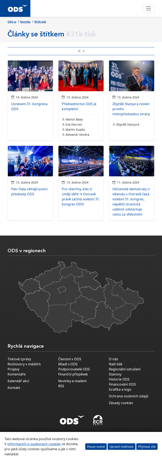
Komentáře (17, 374)
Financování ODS (122, 384)
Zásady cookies (121, 403)
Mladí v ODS (68, 364)
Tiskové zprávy (19, 359)
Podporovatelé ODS (74, 369)
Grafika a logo (120, 389)
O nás (113, 359)
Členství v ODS (69, 359)
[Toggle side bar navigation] (81, 51)
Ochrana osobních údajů (128, 396)
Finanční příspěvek (73, 374)
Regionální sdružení (124, 369)
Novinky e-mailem (72, 381)
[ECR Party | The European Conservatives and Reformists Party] (97, 420)
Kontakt (14, 387)
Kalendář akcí (18, 381)
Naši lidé (115, 364)
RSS (61, 386)
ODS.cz (12, 22)
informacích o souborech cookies (34, 444)
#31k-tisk (40, 22)
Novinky (25, 22)
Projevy (13, 369)
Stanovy (115, 374)
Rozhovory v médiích (24, 364)
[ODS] (72, 419)
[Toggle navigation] (148, 8)
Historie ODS (119, 379)
